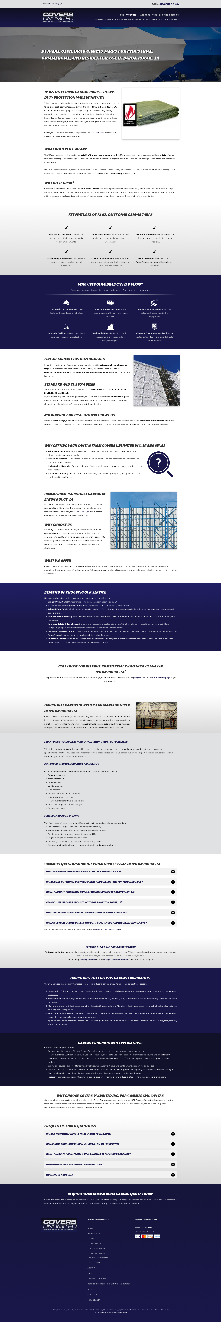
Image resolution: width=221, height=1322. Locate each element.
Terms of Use (111, 1312)
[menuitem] (120, 15)
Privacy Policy (122, 1312)
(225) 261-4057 (170, 4)
